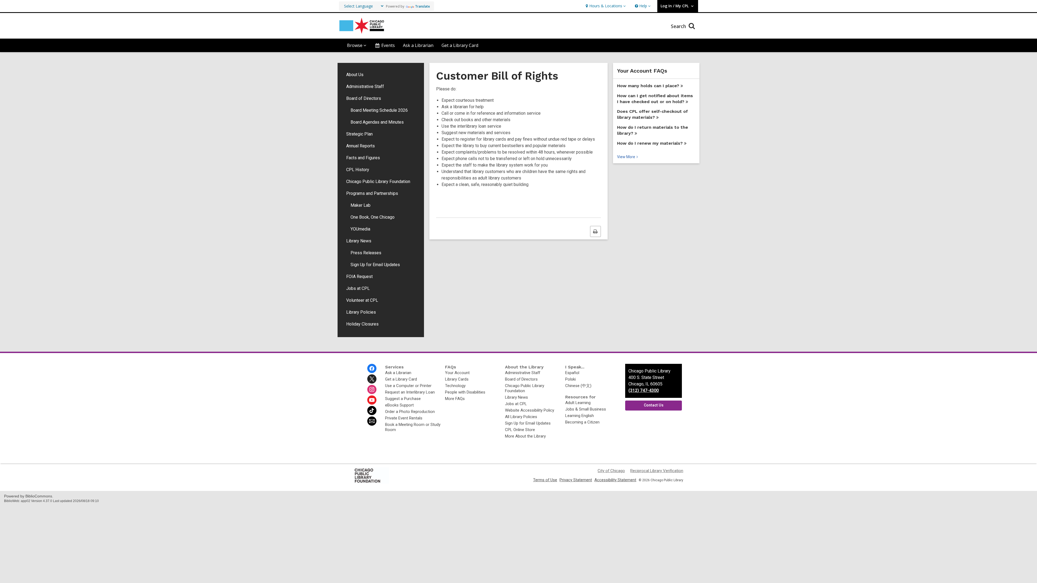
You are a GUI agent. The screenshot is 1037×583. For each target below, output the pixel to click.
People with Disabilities (465, 392)
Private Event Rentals (403, 418)
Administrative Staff (365, 86)
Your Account (457, 372)
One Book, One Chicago (373, 217)
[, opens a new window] (371, 482)
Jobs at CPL (358, 288)
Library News (358, 240)
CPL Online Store (520, 429)
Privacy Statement (576, 479)
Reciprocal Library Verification (656, 470)
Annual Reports (360, 145)
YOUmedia (360, 229)
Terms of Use (545, 479)
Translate (422, 6)
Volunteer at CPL (362, 300)
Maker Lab (361, 205)
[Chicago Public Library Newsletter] (371, 421)
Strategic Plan (359, 134)
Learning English (579, 415)
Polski (570, 379)
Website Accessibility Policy (529, 410)
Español (572, 372)
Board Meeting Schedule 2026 (379, 110)
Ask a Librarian (418, 45)
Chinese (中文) (578, 385)
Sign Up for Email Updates (375, 264)
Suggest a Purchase (403, 398)
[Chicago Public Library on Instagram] (371, 389)
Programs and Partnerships (372, 193)
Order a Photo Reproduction (410, 411)
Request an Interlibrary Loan (410, 392)
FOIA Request (359, 276)
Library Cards (457, 379)
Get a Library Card (460, 45)
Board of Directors (363, 98)
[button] (605, 6)
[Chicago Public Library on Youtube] (371, 400)
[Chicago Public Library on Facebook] (371, 368)
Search (679, 26)
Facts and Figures (363, 157)
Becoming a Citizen (582, 422)
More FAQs (455, 398)
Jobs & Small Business (585, 409)
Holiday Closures (362, 324)
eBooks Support (399, 405)
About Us (354, 74)
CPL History (357, 169)
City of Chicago (611, 470)
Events (388, 45)
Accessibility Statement (615, 479)
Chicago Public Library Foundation (378, 181)
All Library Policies (521, 416)
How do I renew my (650, 143)
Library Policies (361, 312)
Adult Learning (578, 402)
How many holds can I (648, 85)
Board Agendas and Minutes (377, 122)
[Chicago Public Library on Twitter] (371, 379)
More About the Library (525, 436)
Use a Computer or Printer (408, 385)
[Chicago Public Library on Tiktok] (371, 410)
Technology (455, 385)
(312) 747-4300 (643, 390)
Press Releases (366, 252)
